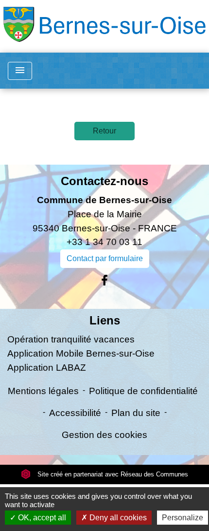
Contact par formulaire (105, 258)
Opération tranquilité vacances (71, 339)
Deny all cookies (117, 517)
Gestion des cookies (104, 435)
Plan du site (135, 413)
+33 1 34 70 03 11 (104, 242)
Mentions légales (43, 391)
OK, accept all (41, 517)
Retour (104, 131)
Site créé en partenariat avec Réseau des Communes (111, 474)
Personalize (182, 517)
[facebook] (104, 280)
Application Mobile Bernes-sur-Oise (81, 353)
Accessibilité (75, 413)
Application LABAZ (46, 367)
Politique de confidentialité (143, 391)
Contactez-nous (104, 181)
